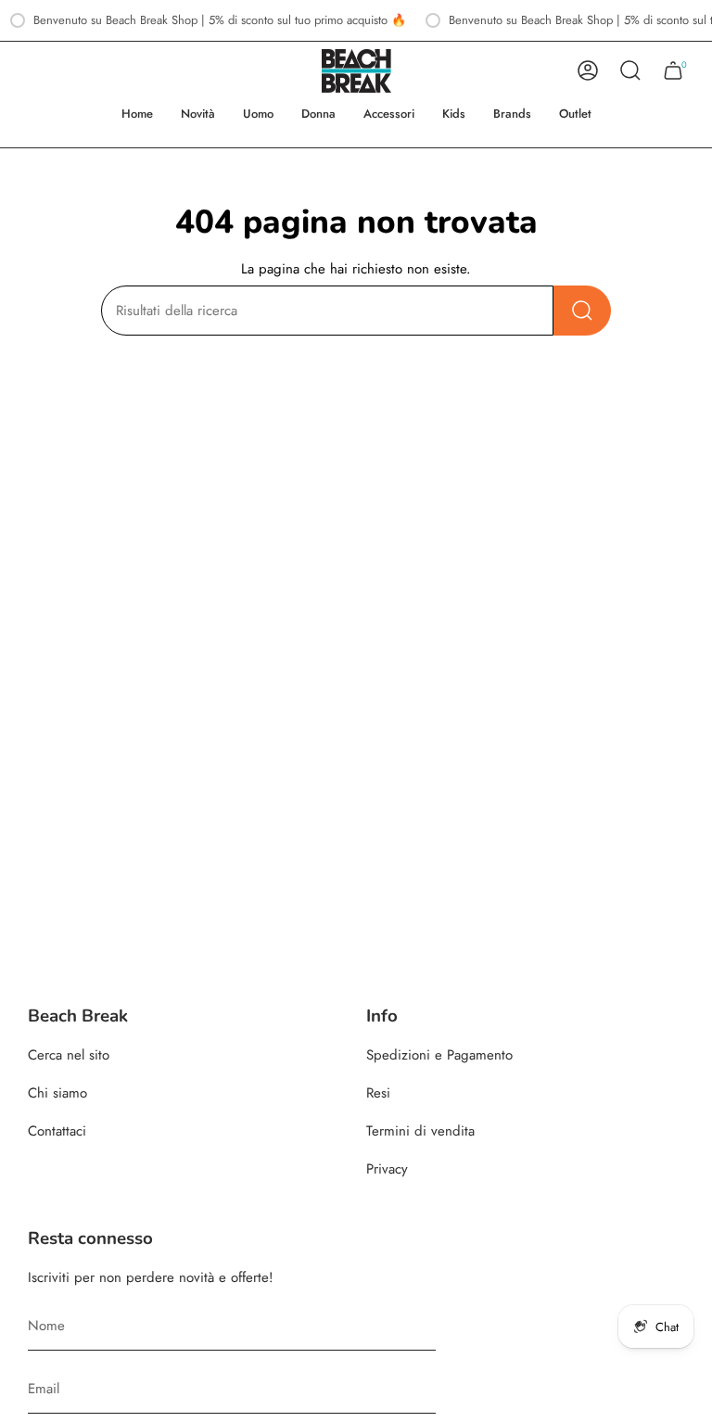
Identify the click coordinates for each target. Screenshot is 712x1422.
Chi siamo (57, 1093)
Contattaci (57, 1131)
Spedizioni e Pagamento (439, 1055)
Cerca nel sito (68, 1055)
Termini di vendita (420, 1131)
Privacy (387, 1169)
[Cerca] (582, 311)
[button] (258, 114)
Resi (378, 1093)
